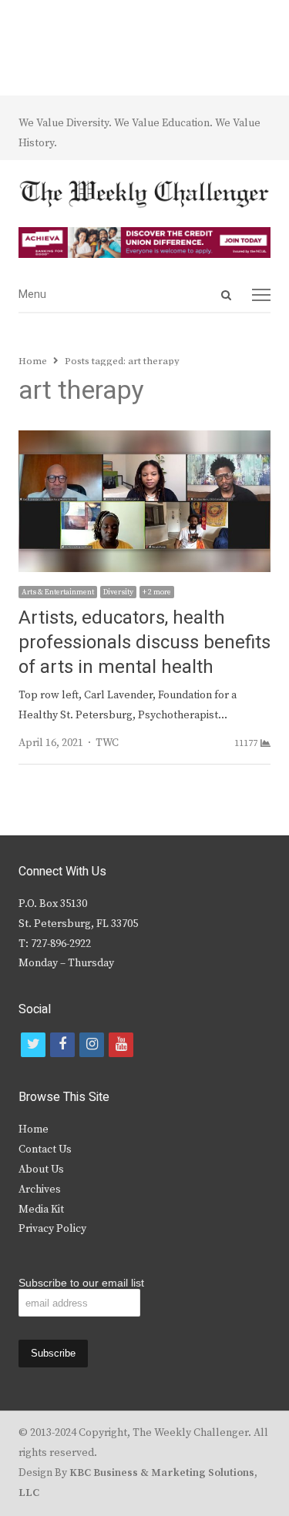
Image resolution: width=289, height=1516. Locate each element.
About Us (41, 1169)
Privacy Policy (52, 1229)
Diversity (118, 592)
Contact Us (45, 1149)
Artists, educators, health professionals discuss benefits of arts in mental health (144, 642)
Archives (39, 1189)
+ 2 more (157, 592)
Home (33, 1129)
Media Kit (41, 1209)
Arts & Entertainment (58, 592)
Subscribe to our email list (81, 1283)
